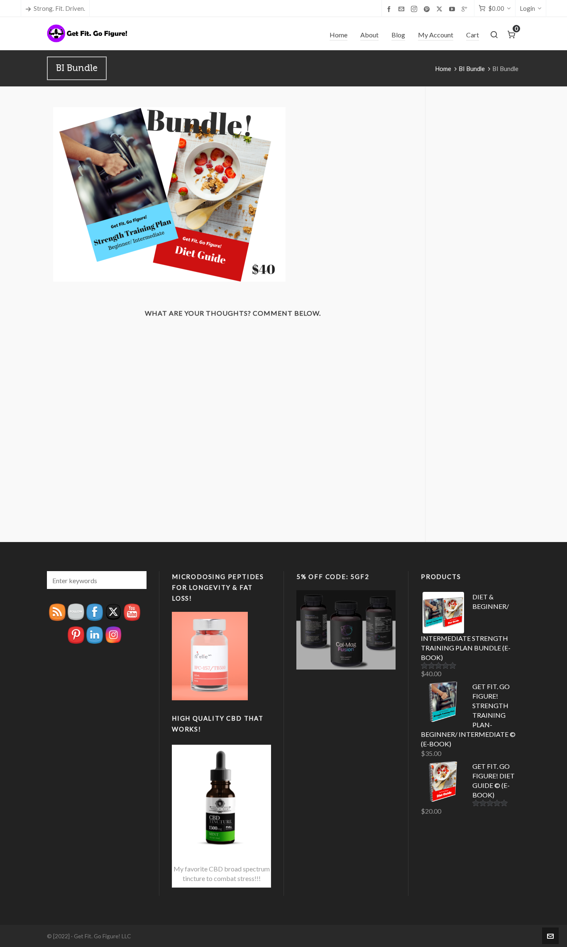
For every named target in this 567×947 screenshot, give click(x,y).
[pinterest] (428, 8)
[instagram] (415, 8)
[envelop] (402, 8)
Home (443, 68)
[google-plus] (466, 8)
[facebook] (390, 8)
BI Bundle (472, 68)
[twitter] (440, 8)
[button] (136, 580)
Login (527, 8)
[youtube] (453, 8)
